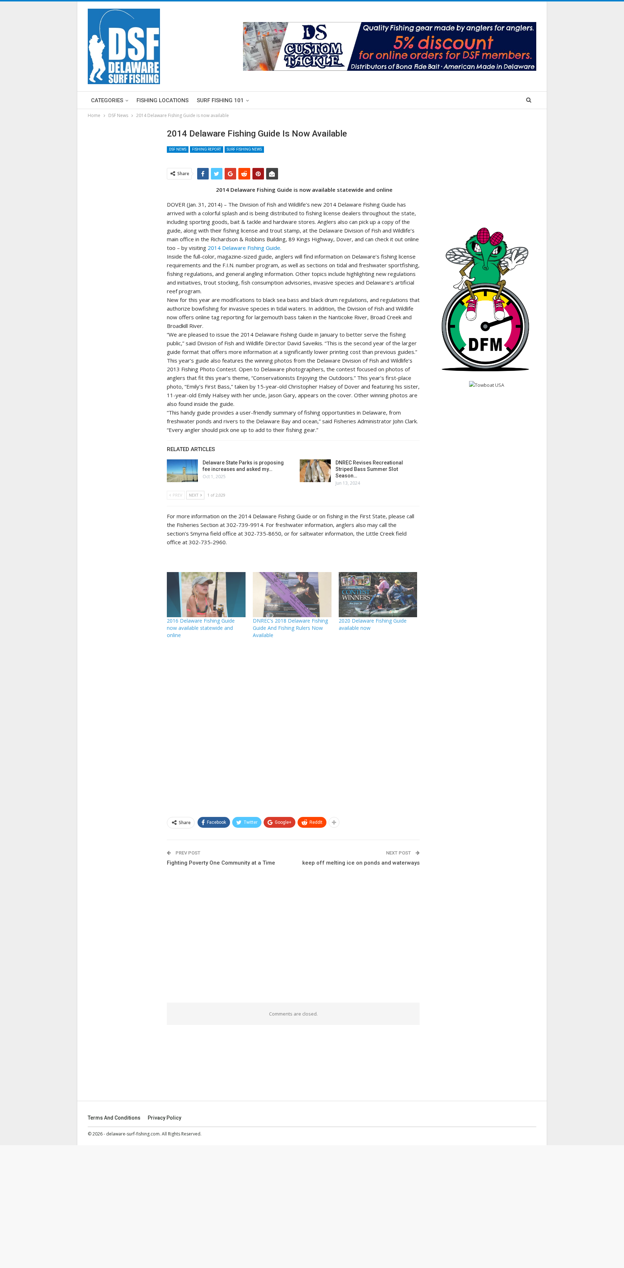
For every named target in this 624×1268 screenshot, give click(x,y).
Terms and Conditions (114, 1118)
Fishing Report (206, 149)
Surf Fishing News (244, 149)
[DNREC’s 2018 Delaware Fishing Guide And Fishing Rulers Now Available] (292, 594)
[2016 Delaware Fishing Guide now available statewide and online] (206, 594)
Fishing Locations (162, 100)
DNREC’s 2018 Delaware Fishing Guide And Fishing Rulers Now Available (290, 628)
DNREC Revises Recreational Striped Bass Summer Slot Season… (369, 469)
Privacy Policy (164, 1118)
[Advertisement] (49, 108)
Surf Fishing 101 (220, 100)
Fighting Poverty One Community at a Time (221, 863)
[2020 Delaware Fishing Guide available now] (378, 594)
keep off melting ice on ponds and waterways (361, 863)
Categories (107, 100)
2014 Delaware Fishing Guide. (244, 247)
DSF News (177, 149)
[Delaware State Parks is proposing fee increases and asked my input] (182, 470)
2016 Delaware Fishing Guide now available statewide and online (201, 628)
